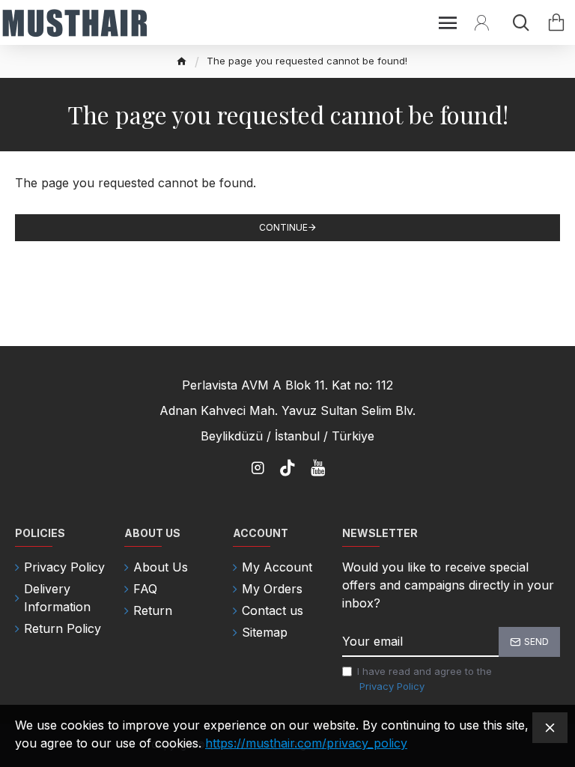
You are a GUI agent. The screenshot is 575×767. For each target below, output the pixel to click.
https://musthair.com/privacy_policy (306, 743)
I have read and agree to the (424, 678)
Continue (283, 227)
